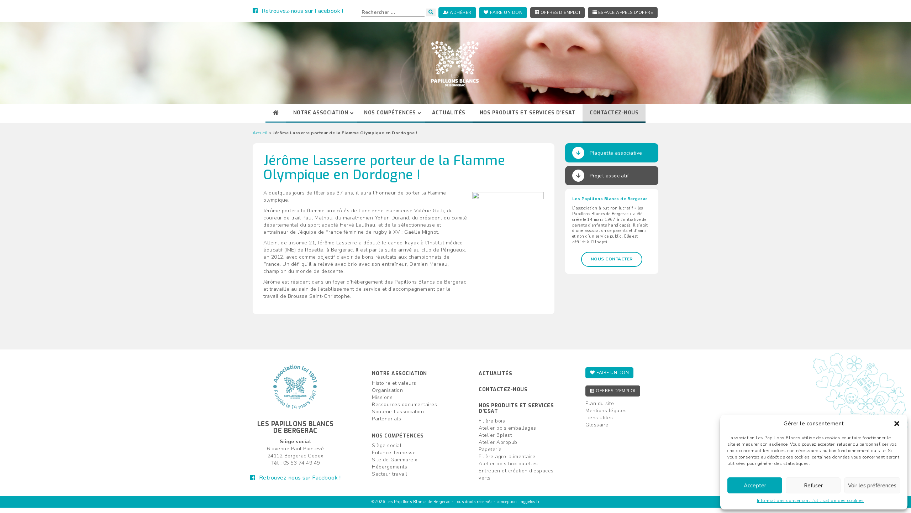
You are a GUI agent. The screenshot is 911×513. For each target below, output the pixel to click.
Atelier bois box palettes (508, 463)
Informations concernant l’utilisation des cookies (810, 500)
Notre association (399, 373)
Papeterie (490, 449)
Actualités (495, 373)
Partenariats (386, 418)
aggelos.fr (530, 501)
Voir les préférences (872, 485)
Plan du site (599, 403)
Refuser (813, 485)
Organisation (387, 390)
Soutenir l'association (398, 411)
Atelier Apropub (498, 442)
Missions (382, 397)
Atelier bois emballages (507, 428)
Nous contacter (612, 259)
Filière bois (492, 421)
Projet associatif (609, 175)
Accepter (755, 485)
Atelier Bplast (495, 435)
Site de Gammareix (394, 459)
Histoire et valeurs (394, 383)
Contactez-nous (503, 389)
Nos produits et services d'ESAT (516, 408)
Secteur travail (389, 474)
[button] (896, 423)
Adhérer (460, 12)
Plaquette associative (616, 153)
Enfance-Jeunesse (394, 452)
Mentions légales (606, 410)
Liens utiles (599, 417)
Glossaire (597, 424)
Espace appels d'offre (625, 12)
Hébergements (389, 466)
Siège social (386, 445)
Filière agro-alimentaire (507, 456)
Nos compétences (398, 435)
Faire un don (506, 12)
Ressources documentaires (404, 404)
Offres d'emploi (559, 12)
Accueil (260, 133)
